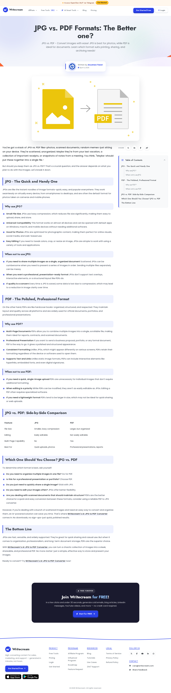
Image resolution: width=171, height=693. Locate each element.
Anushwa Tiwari (95, 65)
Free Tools (47, 10)
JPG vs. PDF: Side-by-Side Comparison (137, 194)
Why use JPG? (131, 170)
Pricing (94, 10)
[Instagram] (153, 653)
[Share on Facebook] (140, 147)
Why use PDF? (131, 184)
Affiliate (31, 10)
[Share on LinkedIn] (134, 147)
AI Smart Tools (70, 10)
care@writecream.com (143, 666)
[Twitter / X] (131, 653)
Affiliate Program (76, 653)
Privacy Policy (112, 658)
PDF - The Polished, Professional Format (138, 180)
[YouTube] (142, 653)
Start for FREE (85, 613)
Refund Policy (112, 662)
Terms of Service (113, 653)
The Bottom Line (128, 202)
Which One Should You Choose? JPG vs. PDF (140, 198)
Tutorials (91, 658)
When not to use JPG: (133, 175)
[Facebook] (137, 653)
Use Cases (92, 662)
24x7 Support (93, 666)
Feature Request (75, 669)
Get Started (54, 666)
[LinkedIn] (148, 653)
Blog (85, 10)
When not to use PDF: (134, 189)
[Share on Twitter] (128, 147)
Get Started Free (143, 10)
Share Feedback (139, 670)
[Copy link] (146, 147)
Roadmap (72, 665)
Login (162, 10)
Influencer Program (72, 659)
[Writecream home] (8, 649)
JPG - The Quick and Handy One (135, 166)
